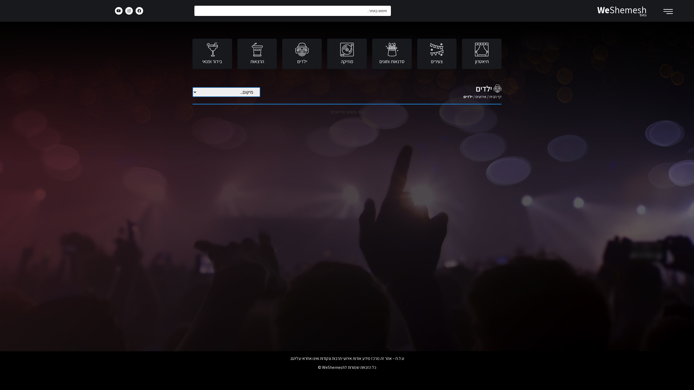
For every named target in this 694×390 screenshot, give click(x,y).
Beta (643, 15)
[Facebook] (139, 11)
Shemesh (622, 10)
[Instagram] (129, 11)
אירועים (480, 96)
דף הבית (495, 96)
